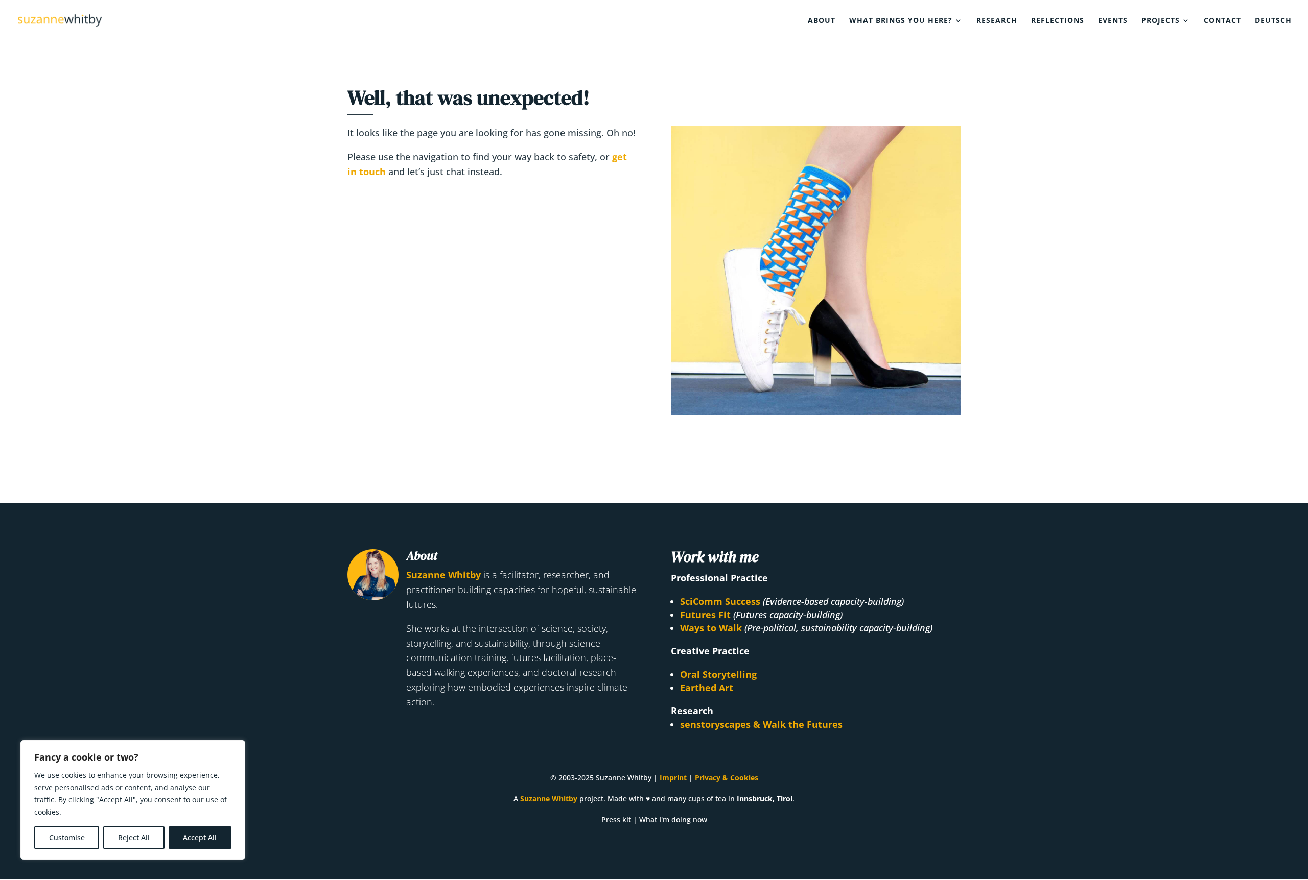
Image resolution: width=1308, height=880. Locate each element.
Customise (67, 837)
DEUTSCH (1273, 21)
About (821, 21)
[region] (132, 800)
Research (996, 21)
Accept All (200, 837)
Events (1113, 21)
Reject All (134, 837)
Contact (1222, 21)
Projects (1160, 21)
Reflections (1057, 21)
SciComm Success (720, 601)
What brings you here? (900, 21)
